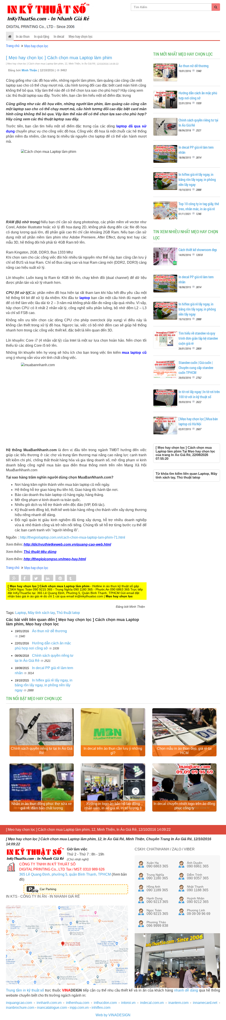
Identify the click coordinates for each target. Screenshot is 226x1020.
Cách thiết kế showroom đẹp (198, 249)
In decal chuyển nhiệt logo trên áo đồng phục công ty (184, 806)
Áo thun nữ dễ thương (49, 631)
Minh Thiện (30, 70)
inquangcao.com (19, 1003)
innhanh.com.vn (49, 1003)
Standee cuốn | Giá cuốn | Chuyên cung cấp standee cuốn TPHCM (196, 367)
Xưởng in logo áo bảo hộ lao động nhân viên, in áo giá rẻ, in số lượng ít (112, 806)
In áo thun (23, 36)
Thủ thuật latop (68, 613)
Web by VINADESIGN (113, 1015)
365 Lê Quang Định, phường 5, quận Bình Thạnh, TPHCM (65, 874)
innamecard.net (205, 1003)
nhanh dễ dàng (186, 990)
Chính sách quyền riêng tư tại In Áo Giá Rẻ (41, 751)
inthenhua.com (77, 1003)
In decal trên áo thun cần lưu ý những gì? (113, 751)
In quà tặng (41, 36)
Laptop (20, 613)
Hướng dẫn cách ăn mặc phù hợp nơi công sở (198, 95)
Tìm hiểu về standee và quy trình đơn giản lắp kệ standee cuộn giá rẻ (198, 338)
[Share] (14, 578)
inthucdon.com (105, 1003)
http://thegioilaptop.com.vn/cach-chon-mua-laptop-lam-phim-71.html (72, 537)
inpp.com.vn (79, 1007)
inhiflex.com (101, 1007)
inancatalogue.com (52, 1007)
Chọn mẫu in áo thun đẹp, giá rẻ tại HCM (184, 751)
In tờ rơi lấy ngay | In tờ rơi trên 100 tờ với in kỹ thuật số (199, 394)
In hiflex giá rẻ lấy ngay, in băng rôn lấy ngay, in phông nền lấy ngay (43, 685)
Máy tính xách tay (41, 613)
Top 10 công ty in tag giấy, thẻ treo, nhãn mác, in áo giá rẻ (199, 206)
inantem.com (178, 1003)
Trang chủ (12, 45)
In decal (59, 36)
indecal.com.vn (152, 1003)
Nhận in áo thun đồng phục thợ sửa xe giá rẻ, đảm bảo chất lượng (41, 806)
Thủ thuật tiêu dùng (40, 552)
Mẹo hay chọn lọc (80, 36)
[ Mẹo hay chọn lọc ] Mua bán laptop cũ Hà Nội (198, 421)
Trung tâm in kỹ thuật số (25, 990)
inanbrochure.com (20, 1007)
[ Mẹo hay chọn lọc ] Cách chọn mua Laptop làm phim (59, 57)
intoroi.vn (128, 1003)
